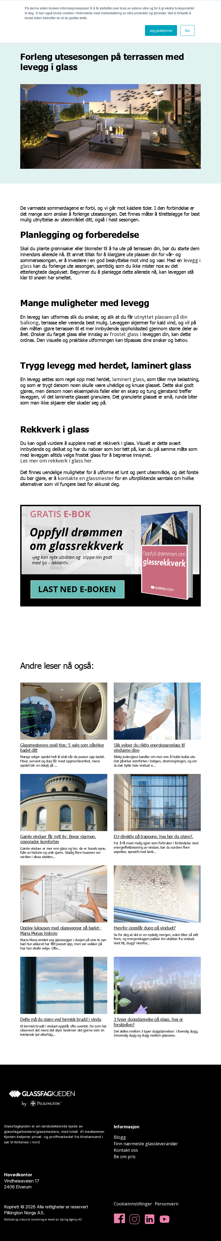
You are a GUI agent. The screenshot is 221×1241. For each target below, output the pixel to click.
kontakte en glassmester (86, 478)
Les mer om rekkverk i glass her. (57, 460)
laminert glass (128, 379)
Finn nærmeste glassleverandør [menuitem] (146, 1144)
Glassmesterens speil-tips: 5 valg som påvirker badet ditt (62, 747)
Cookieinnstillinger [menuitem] (133, 1204)
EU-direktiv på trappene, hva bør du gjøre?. (153, 836)
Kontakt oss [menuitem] (126, 1150)
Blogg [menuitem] (120, 1137)
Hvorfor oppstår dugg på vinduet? (145, 927)
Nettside (9, 1219)
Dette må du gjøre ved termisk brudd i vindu (60, 1019)
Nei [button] (187, 30)
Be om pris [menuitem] (125, 1157)
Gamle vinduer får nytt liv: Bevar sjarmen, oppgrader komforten (58, 839)
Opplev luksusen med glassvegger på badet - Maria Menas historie (61, 930)
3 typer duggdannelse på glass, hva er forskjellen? (148, 1022)
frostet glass (124, 334)
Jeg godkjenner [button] (161, 30)
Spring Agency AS (71, 1219)
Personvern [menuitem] (166, 1204)
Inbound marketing (31, 1219)
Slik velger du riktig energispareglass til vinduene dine (149, 747)
